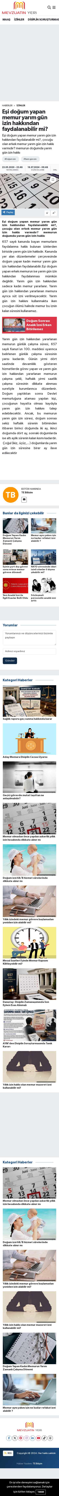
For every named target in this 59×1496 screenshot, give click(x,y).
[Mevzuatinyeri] (19, 8)
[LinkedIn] (32, 1438)
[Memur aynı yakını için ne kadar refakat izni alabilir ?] (43, 525)
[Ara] (49, 7)
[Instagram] (26, 1438)
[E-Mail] (24, 499)
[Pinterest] (20, 1438)
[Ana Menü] (54, 7)
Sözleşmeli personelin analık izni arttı (43, 598)
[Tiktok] (44, 1438)
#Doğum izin (10, 159)
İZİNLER (19, 19)
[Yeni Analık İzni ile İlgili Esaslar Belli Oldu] (15, 585)
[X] (15, 1438)
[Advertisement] (29, 56)
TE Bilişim (37, 1463)
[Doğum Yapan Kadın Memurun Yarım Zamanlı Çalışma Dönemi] (15, 525)
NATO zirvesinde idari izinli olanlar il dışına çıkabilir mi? (43, 570)
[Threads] (50, 1438)
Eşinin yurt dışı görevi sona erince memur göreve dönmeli (15, 570)
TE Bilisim (27, 492)
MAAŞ (6, 19)
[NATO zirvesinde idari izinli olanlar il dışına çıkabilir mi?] (43, 557)
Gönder (10, 660)
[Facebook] (9, 1438)
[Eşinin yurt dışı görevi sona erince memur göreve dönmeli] (15, 557)
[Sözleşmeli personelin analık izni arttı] (43, 585)
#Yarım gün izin (30, 159)
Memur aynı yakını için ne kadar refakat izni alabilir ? (43, 538)
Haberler (7, 105)
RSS (9, 1453)
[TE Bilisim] (11, 494)
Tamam (41, 1492)
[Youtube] (38, 1438)
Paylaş (10, 212)
